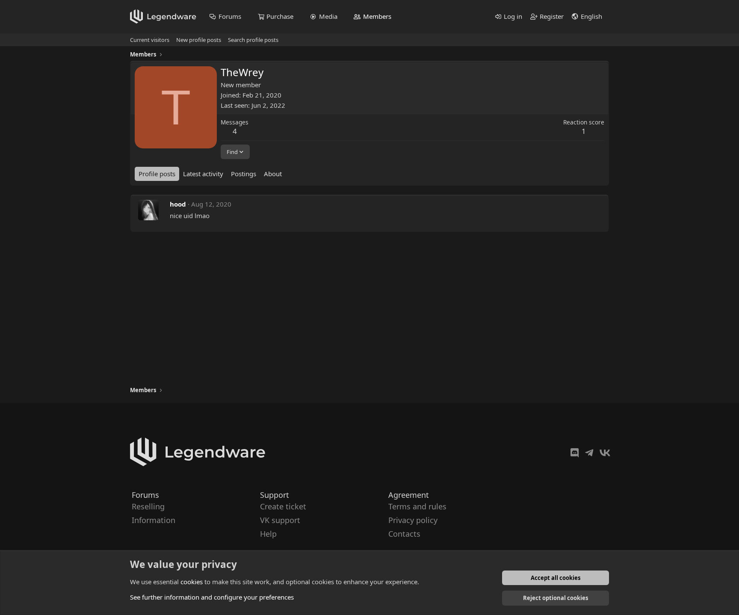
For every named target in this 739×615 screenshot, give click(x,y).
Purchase (279, 16)
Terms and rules (417, 506)
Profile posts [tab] (157, 173)
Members (377, 16)
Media (328, 16)
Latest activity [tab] (203, 173)
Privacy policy (412, 520)
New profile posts (198, 40)
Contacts (404, 534)
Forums (230, 16)
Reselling (148, 506)
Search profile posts (253, 40)
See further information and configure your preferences (212, 597)
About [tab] (273, 173)
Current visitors (149, 40)
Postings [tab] (243, 173)
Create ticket (283, 506)
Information (153, 520)
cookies (191, 581)
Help (268, 534)
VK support (280, 520)
